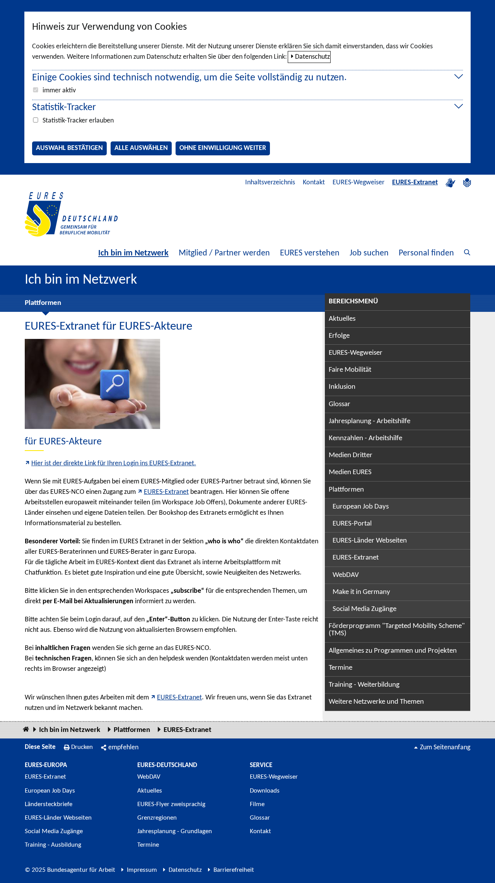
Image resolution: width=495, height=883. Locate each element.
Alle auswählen (141, 148)
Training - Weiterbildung (364, 685)
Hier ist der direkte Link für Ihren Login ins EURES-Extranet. (113, 463)
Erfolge (339, 336)
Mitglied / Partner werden (224, 253)
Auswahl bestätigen (69, 148)
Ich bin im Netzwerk (133, 253)
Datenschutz (312, 57)
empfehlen (123, 747)
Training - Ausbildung (53, 845)
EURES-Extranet (415, 182)
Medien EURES (350, 472)
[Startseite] (26, 729)
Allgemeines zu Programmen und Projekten (393, 651)
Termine (340, 668)
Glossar (339, 404)
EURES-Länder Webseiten (370, 540)
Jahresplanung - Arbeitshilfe (369, 421)
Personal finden (426, 253)
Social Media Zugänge (364, 609)
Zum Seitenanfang (445, 747)
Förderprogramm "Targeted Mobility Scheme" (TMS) (397, 630)
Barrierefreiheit (233, 870)
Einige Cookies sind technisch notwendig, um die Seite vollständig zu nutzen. (189, 78)
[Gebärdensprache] (450, 182)
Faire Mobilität (350, 370)
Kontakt (314, 182)
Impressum (142, 870)
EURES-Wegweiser (358, 182)
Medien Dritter (350, 455)
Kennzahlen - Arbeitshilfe (365, 438)
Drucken (82, 747)
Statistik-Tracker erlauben (78, 120)
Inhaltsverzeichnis (270, 182)
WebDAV (346, 575)
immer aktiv (59, 90)
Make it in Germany (361, 592)
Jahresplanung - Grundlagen (174, 831)
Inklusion (342, 387)
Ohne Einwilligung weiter (222, 148)
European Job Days (361, 506)
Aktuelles (342, 319)
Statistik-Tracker (64, 107)
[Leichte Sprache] (467, 182)
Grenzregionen (157, 818)
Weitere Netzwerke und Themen (376, 702)
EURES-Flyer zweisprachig (171, 804)
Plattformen (43, 303)
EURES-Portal (352, 523)
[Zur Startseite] (71, 214)
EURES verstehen (310, 253)
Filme (257, 804)
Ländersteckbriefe (48, 804)
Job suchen (369, 253)
